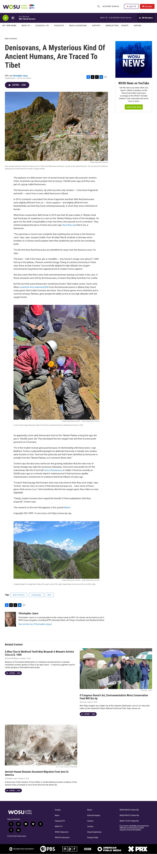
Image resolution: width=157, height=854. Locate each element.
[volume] (13, 18)
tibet (49, 595)
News (57, 815)
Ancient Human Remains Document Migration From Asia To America (37, 773)
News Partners (11, 38)
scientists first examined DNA (34, 287)
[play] (5, 17)
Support (96, 26)
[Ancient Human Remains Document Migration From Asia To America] (41, 745)
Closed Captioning (94, 832)
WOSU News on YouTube (133, 83)
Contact (90, 826)
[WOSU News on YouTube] (133, 59)
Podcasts (59, 26)
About (89, 810)
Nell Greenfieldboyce (12, 658)
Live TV (132, 6)
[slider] (16, 17)
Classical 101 (42, 26)
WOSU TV (26, 26)
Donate (148, 6)
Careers (90, 821)
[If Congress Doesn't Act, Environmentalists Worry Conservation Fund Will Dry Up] (116, 668)
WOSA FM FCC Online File (129, 815)
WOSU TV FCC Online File (129, 821)
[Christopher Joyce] (10, 619)
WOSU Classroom (78, 26)
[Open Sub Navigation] (121, 6)
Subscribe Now (134, 106)
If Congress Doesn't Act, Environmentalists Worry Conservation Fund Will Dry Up (114, 697)
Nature (67, 507)
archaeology (36, 595)
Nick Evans (83, 702)
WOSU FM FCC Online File (129, 810)
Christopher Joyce (20, 75)
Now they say (69, 225)
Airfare (137, 26)
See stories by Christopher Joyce (35, 624)
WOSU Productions (62, 837)
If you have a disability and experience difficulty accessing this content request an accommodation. (134, 828)
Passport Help (92, 837)
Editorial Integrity (93, 815)
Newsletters (112, 26)
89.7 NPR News (9, 26)
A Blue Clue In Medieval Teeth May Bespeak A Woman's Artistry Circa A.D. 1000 (39, 653)
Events (124, 26)
